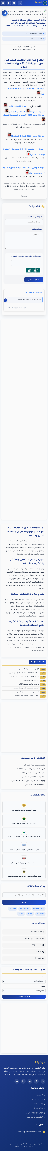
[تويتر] (29, 1081)
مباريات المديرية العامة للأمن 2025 (34, 773)
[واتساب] (43, 1081)
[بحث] (20, 3)
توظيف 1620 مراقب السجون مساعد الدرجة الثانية (28, 781)
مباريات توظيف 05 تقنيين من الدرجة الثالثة (28, 677)
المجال (43, 977)
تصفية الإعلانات (23, 997)
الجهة (43, 986)
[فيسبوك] (36, 1081)
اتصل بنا (38, 958)
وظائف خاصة (38, 1104)
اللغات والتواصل (17, 112)
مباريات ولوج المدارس (32, 938)
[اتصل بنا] (14, 3)
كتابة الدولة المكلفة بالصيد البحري (31, 692)
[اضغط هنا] (9, 136)
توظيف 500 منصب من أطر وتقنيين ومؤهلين (27, 673)
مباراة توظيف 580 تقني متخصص (34, 777)
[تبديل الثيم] (9, 3)
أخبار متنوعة (36, 945)
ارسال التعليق (32, 279)
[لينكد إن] (23, 1081)
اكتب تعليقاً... (37, 229)
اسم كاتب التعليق (35, 217)
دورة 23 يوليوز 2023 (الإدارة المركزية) (27, 136)
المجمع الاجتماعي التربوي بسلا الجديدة (29, 688)
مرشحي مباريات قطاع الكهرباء (35, 765)
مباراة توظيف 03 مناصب (33, 681)
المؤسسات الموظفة (35, 1117)
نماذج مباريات (36, 932)
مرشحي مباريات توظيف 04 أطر (31, 684)
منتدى (38, 952)
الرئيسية (39, 1095)
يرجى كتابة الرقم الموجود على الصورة (26, 256)
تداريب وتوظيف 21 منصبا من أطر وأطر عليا (28, 696)
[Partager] (5, 13)
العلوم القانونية (37, 112)
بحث (24, 902)
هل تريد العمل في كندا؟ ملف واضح (30, 669)
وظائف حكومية (37, 1100)
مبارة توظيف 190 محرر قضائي (35, 785)
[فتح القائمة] (3, 3)
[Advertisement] (24, 419)
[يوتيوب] (16, 1081)
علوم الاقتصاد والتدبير (18, 107)
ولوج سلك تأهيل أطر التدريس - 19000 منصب (30, 769)
